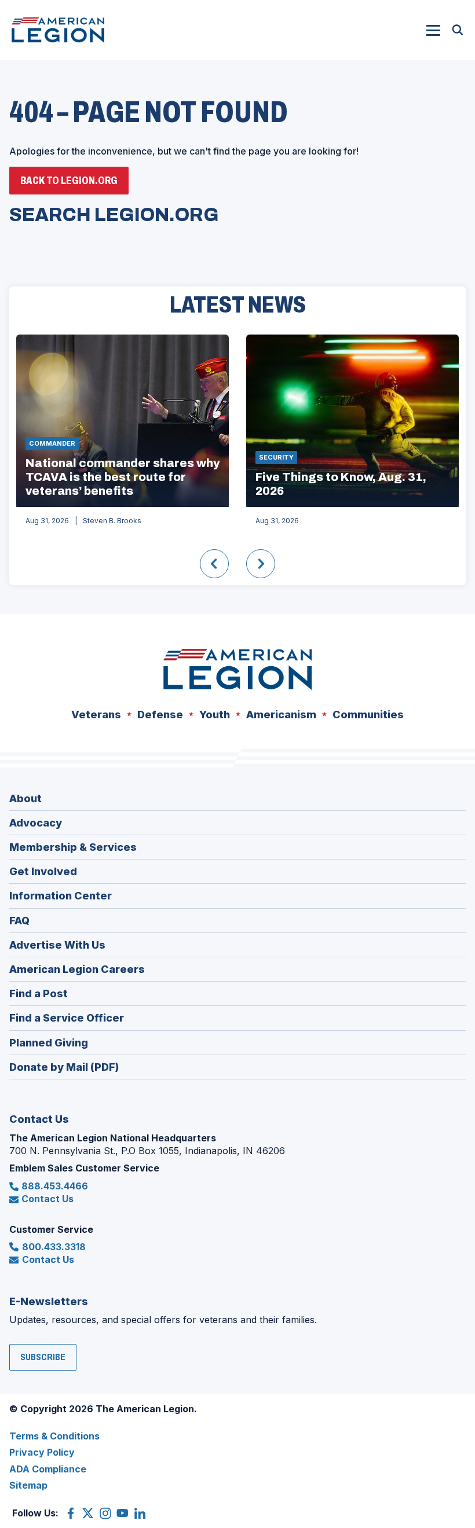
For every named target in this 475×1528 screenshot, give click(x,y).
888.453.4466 (54, 1186)
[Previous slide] (214, 563)
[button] (433, 30)
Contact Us (47, 1198)
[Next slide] (260, 563)
